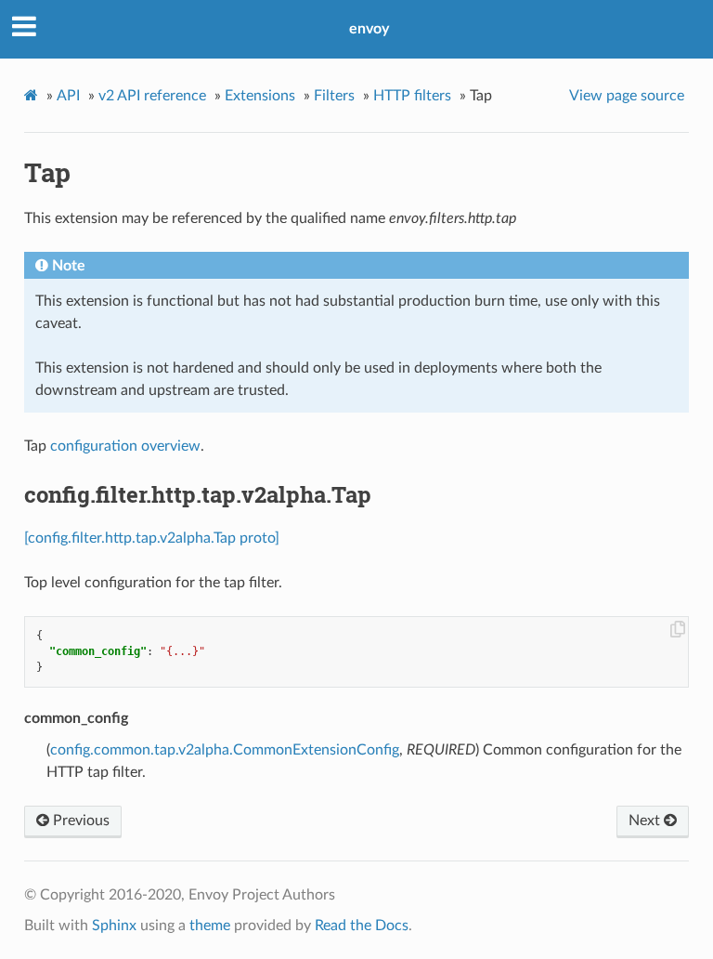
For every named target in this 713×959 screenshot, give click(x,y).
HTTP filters (412, 95)
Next (646, 820)
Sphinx (114, 925)
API (68, 95)
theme (209, 925)
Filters (334, 95)
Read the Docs (361, 925)
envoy (369, 28)
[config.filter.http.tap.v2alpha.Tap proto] (151, 538)
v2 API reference (152, 95)
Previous (79, 820)
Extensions (260, 95)
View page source (626, 95)
